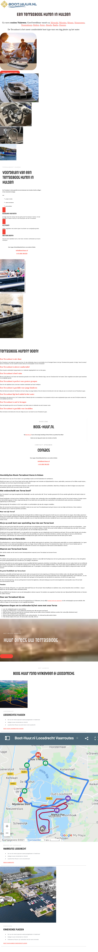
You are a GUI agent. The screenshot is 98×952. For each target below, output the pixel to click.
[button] (43, 359)
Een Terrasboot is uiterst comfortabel (14, 367)
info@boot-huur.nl (22, 250)
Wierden (62, 22)
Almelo (49, 25)
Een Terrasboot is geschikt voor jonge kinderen (18, 388)
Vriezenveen (79, 22)
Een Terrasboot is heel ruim (11, 373)
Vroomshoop (26, 25)
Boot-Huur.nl (28, 434)
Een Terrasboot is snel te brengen (13, 402)
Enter (42, 25)
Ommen (62, 25)
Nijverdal (54, 22)
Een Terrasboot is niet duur (11, 359)
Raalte (55, 25)
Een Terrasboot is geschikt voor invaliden (16, 409)
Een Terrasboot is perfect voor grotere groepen (18, 381)
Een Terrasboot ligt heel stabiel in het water (17, 394)
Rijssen (70, 22)
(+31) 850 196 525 (21, 253)
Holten (36, 25)
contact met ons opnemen (55, 600)
